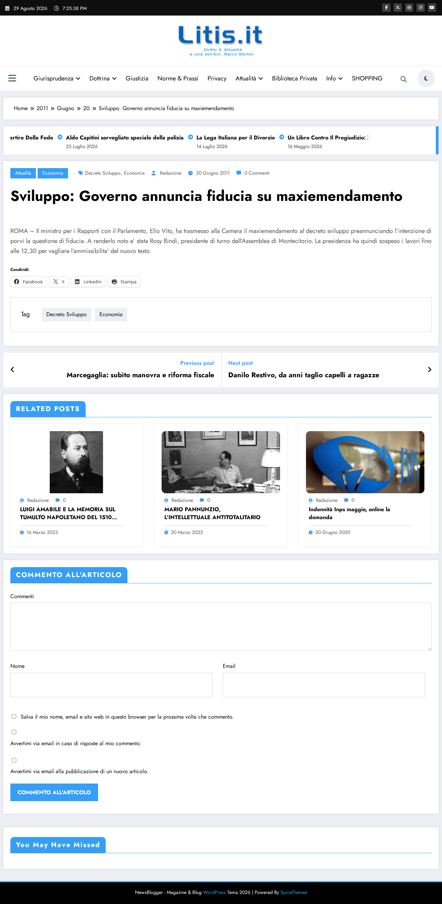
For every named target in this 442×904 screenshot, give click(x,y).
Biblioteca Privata (294, 78)
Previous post (197, 363)
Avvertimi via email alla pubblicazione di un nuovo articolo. (79, 771)
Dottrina (99, 78)
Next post (240, 363)
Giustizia (137, 78)
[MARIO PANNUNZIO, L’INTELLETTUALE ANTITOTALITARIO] (221, 461)
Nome (17, 666)
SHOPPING (367, 78)
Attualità (246, 78)
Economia (52, 172)
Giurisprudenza (53, 78)
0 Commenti (257, 172)
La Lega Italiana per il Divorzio (229, 138)
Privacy (217, 78)
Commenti (22, 596)
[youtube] (432, 7)
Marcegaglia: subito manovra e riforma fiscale (140, 375)
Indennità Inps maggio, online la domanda (349, 513)
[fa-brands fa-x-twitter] (398, 7)
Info (331, 78)
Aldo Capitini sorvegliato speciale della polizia (118, 138)
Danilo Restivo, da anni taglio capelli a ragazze (303, 375)
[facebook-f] (386, 7)
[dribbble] (409, 7)
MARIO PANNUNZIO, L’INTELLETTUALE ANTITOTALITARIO (212, 513)
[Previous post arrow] (12, 370)
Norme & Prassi (178, 78)
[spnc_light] (426, 78)
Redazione (170, 172)
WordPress (214, 892)
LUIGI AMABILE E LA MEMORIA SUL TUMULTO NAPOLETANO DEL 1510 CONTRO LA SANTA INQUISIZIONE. (68, 513)
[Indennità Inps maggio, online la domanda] (365, 461)
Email (229, 666)
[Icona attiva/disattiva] (12, 79)
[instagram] (420, 7)
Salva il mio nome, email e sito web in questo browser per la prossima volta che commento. (127, 717)
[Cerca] (403, 79)
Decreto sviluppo (103, 172)
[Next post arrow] (429, 370)
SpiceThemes (293, 892)
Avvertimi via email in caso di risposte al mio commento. (75, 743)
